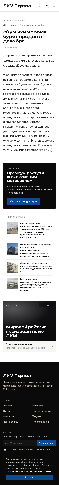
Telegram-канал (40, 421)
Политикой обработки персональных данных (29, 471)
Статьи (7, 411)
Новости (18, 20)
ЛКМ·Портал (17, 6)
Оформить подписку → (23, 201)
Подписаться (46, 443)
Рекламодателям (41, 411)
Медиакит (37, 416)
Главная (7, 20)
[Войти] (46, 5)
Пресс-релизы (11, 421)
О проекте (37, 405)
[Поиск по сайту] (40, 6)
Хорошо (29, 477)
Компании (8, 416)
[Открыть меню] (54, 6)
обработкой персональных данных (34, 449)
